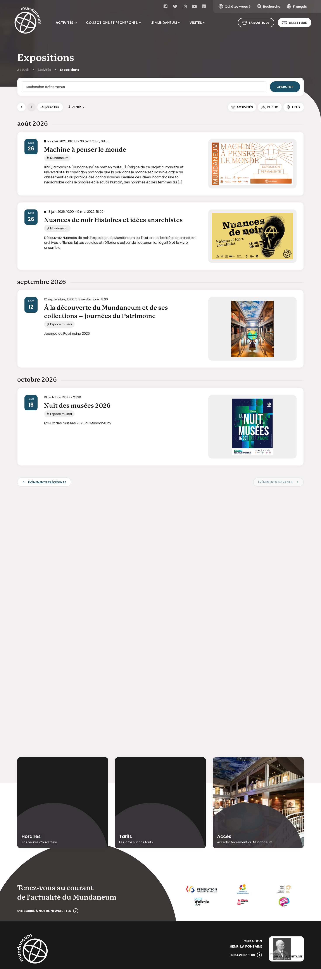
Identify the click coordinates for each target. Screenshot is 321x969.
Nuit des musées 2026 (77, 406)
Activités (64, 22)
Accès (224, 836)
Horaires (31, 836)
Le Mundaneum (163, 22)
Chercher (284, 87)
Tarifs (125, 836)
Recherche (271, 6)
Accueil (23, 70)
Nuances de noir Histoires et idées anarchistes (113, 220)
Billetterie (298, 23)
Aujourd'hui (50, 107)
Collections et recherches (112, 22)
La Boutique (259, 23)
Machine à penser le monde (85, 150)
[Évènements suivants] (31, 107)
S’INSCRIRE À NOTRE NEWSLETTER (44, 911)
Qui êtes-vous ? (237, 6)
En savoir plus (242, 955)
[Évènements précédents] (21, 107)
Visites (196, 22)
